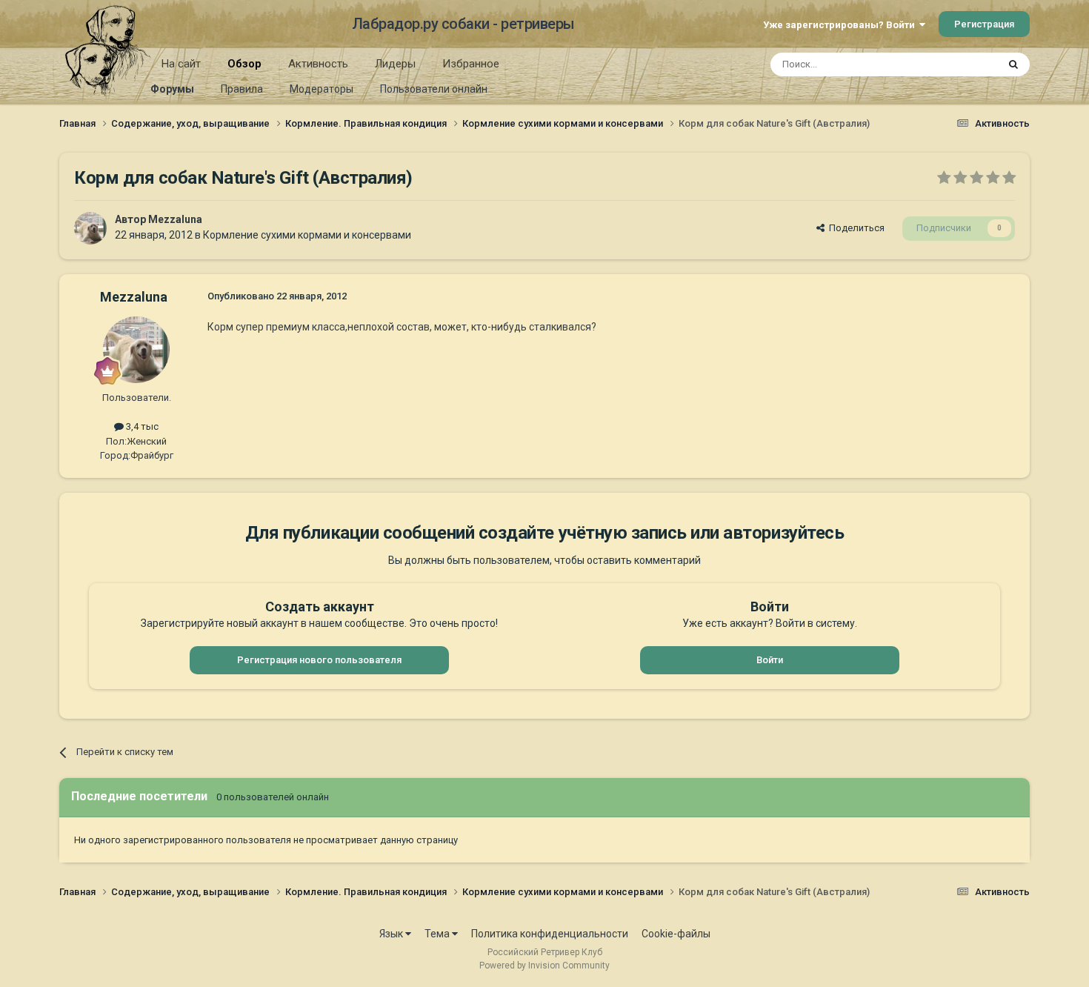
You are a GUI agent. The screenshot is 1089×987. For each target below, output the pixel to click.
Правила (242, 89)
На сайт (181, 63)
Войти (769, 659)
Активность (318, 63)
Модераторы (321, 89)
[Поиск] (1013, 64)
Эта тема (958, 64)
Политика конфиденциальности (549, 934)
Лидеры (395, 63)
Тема (438, 934)
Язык (392, 934)
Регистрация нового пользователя (319, 659)
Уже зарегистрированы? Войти (841, 24)
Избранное (470, 63)
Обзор (244, 63)
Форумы (172, 89)
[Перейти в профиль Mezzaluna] (90, 228)
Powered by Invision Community (544, 965)
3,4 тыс (141, 426)
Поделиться (855, 227)
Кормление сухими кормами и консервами (307, 235)
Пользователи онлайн (433, 89)
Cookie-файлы (676, 934)
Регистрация (984, 24)
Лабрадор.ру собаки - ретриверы (463, 24)
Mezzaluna (175, 219)
